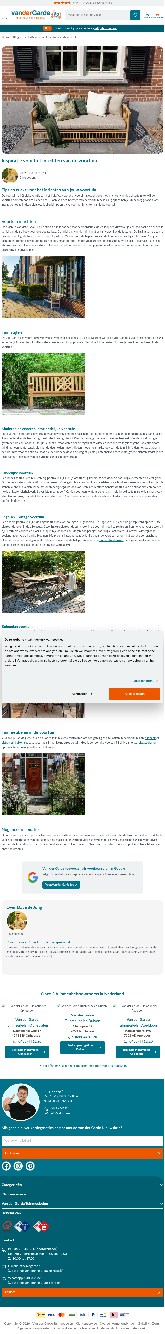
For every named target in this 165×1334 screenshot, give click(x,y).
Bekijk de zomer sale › (105, 28)
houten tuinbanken (111, 540)
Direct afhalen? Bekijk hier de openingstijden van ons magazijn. (82, 1065)
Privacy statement (66, 1328)
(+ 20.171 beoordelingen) (97, 3)
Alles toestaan (135, 693)
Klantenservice (86, 1323)
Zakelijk (143, 1323)
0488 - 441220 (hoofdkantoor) (35, 1249)
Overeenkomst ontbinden (118, 1323)
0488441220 (33, 1278)
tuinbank (150, 738)
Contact (10, 1292)
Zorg (155, 1323)
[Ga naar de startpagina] (36, 15)
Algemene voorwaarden (34, 1328)
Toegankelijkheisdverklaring (101, 1328)
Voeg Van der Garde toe (61, 884)
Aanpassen (80, 693)
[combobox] (102, 15)
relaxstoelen (145, 742)
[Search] (135, 15)
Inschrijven (12, 1153)
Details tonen (143, 680)
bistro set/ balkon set (15, 742)
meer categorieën (135, 1328)
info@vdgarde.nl (30, 1266)
